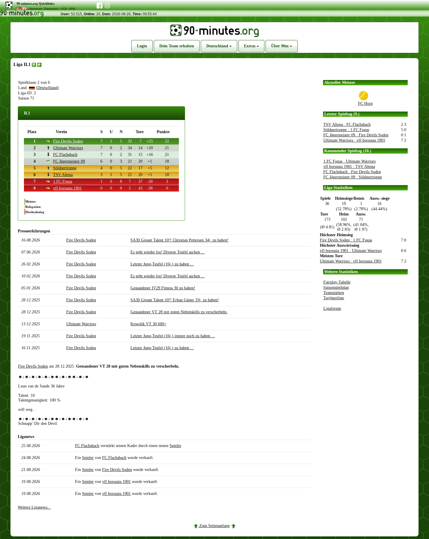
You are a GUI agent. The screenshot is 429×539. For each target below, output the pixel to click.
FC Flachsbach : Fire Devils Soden (352, 172)
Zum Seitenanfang (214, 526)
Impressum (35, 8)
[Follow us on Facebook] (99, 4)
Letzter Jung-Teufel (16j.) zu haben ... (162, 264)
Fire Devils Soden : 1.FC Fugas (346, 240)
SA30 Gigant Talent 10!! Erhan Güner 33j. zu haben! (174, 300)
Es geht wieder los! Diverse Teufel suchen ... (167, 252)
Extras (250, 46)
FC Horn (365, 103)
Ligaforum (332, 308)
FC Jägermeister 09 (69, 161)
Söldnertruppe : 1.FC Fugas (346, 130)
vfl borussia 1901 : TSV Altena (349, 166)
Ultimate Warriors (68, 148)
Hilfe (72, 8)
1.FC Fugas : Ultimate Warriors (349, 161)
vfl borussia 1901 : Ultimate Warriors (351, 250)
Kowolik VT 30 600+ (148, 324)
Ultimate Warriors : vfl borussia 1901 (354, 140)
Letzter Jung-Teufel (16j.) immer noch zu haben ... (172, 336)
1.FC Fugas (62, 181)
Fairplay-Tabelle (336, 282)
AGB (64, 8)
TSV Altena (63, 175)
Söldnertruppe (64, 168)
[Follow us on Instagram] (107, 5)
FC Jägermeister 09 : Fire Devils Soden (355, 135)
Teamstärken (333, 293)
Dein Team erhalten (176, 46)
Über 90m (280, 46)
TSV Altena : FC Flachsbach (347, 124)
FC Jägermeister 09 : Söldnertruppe (352, 177)
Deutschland (217, 46)
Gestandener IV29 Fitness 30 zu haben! (162, 288)
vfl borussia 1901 (67, 188)
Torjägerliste (333, 298)
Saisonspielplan (336, 287)
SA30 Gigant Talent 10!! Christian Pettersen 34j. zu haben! (179, 240)
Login (142, 46)
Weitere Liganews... (34, 507)
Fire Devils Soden (68, 141)
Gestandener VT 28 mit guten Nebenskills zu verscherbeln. (179, 312)
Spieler (175, 446)
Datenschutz (51, 8)
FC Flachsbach (65, 154)
